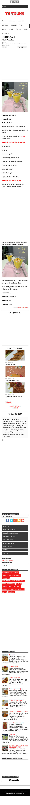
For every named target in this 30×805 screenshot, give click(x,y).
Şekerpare (12, 655)
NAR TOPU (8, 403)
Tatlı (21, 25)
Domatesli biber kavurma (16, 700)
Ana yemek (5, 572)
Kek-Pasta (5, 25)
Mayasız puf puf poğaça (16, 689)
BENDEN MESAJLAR (8, 543)
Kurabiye (14, 25)
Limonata (12, 734)
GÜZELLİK (5, 553)
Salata (4, 29)
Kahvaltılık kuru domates (16, 723)
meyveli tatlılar (6, 43)
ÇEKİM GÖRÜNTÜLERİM (9, 529)
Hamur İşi (5, 575)
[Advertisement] (13, 63)
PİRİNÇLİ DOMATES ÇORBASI (18, 711)
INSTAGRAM (14, 2)
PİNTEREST (17, 2)
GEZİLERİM (6, 550)
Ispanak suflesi (13, 666)
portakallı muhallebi (16, 43)
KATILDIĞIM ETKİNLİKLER (10, 533)
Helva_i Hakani (11, 364)
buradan (22, 136)
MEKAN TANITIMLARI (9, 536)
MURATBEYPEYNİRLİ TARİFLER (12, 581)
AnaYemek (12, 21)
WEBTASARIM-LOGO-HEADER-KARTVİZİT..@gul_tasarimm (17, 792)
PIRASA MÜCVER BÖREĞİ (15, 407)
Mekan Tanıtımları (7, 583)
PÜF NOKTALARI (7, 546)
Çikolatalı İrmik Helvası (14, 397)
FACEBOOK (11, 2)
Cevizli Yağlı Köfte (14, 677)
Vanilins (11, 792)
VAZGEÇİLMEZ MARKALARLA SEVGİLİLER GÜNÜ (18, 746)
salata (19, 589)
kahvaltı (4, 589)
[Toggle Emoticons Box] (3, 440)
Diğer (26, 29)
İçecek (11, 29)
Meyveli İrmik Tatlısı (12, 380)
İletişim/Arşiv (5, 33)
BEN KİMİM (6, 526)
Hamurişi (21, 21)
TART (18, 583)
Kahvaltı (18, 29)
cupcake (16, 586)
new (11, 43)
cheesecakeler (6, 586)
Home (3, 21)
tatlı (3, 592)
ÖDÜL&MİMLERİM (8, 539)
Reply (4, 42)
